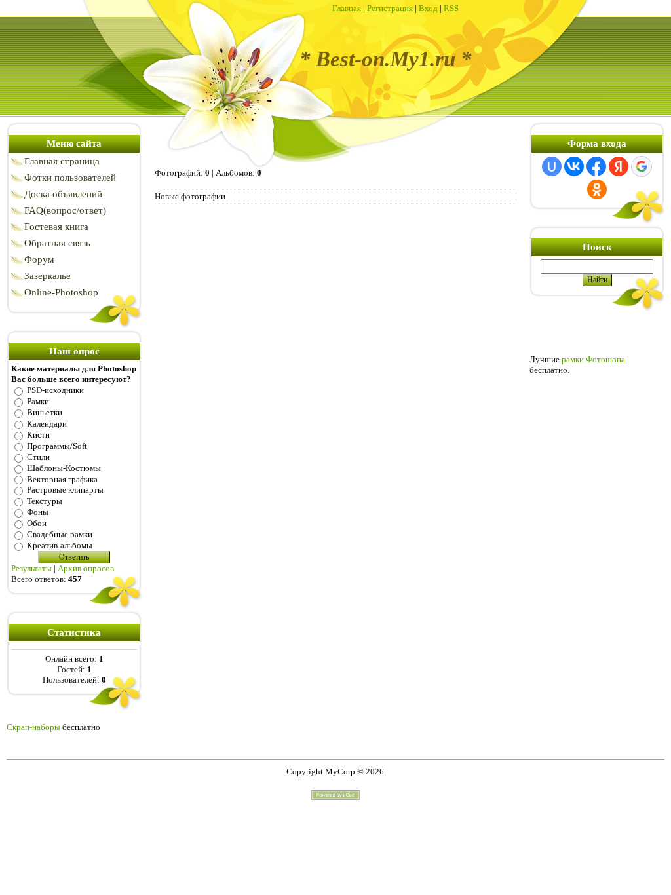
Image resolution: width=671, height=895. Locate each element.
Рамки (38, 401)
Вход (428, 8)
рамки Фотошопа (593, 359)
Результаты (31, 568)
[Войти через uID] (552, 166)
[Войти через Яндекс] (618, 166)
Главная (346, 8)
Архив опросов (86, 568)
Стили (38, 457)
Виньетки (44, 412)
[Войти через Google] (641, 166)
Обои (37, 523)
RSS (451, 8)
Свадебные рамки (59, 534)
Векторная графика (62, 479)
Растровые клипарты (65, 490)
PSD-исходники (55, 390)
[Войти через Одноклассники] (597, 189)
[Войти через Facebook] (596, 166)
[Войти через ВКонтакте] (574, 166)
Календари (47, 423)
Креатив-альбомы (59, 545)
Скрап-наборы (33, 727)
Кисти (38, 435)
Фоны (37, 512)
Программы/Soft (57, 446)
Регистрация (390, 8)
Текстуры (44, 501)
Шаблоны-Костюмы (64, 468)
